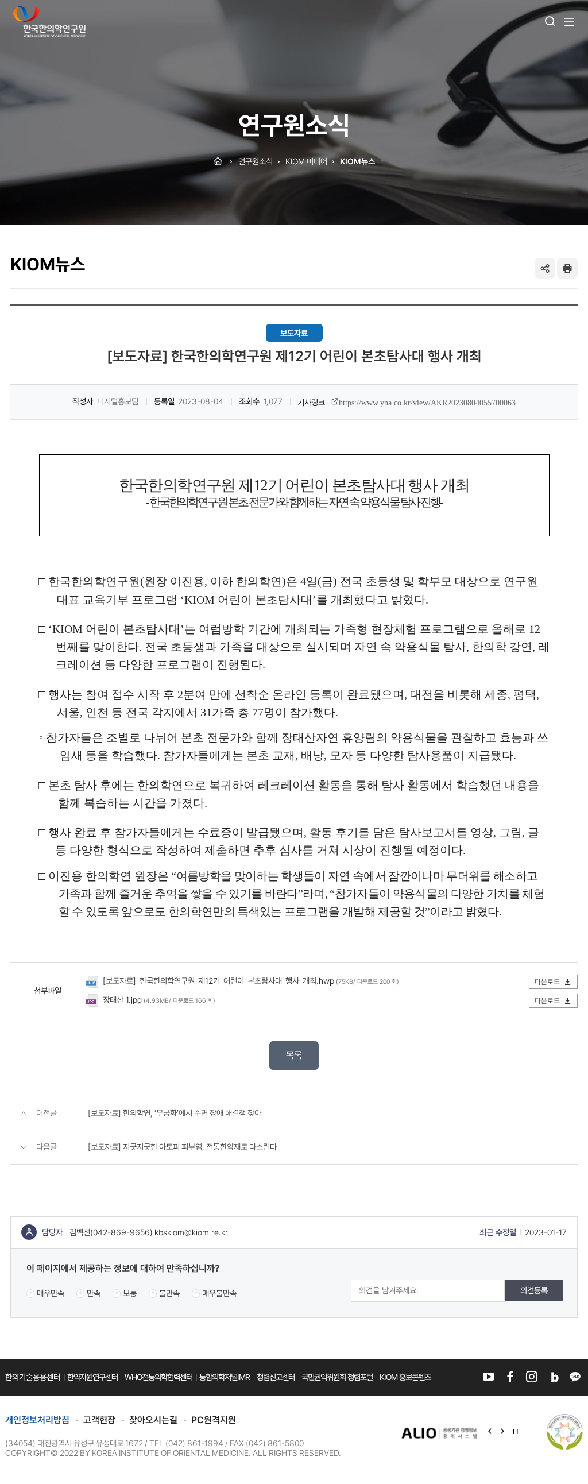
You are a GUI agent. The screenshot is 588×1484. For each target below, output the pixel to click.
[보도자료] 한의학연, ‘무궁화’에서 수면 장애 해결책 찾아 (174, 1113)
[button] (489, 1432)
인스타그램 (531, 1377)
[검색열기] (550, 22)
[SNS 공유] (545, 268)
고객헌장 (99, 1420)
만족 (93, 1293)
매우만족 (50, 1293)
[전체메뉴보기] (569, 22)
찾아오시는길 (153, 1420)
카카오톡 (575, 1377)
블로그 (553, 1377)
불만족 (169, 1293)
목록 (294, 1055)
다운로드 (548, 981)
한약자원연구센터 (92, 1377)
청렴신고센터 (276, 1377)
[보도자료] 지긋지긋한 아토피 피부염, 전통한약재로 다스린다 (182, 1146)
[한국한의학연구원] (49, 22)
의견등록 (534, 1290)
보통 (130, 1293)
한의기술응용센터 (32, 1377)
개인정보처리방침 (37, 1420)
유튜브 (488, 1377)
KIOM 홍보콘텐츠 (405, 1377)
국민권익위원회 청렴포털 (337, 1377)
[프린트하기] (567, 268)
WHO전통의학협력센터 (158, 1377)
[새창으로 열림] (439, 1432)
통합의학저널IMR (224, 1377)
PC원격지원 (213, 1420)
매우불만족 (219, 1293)
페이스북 (510, 1377)
